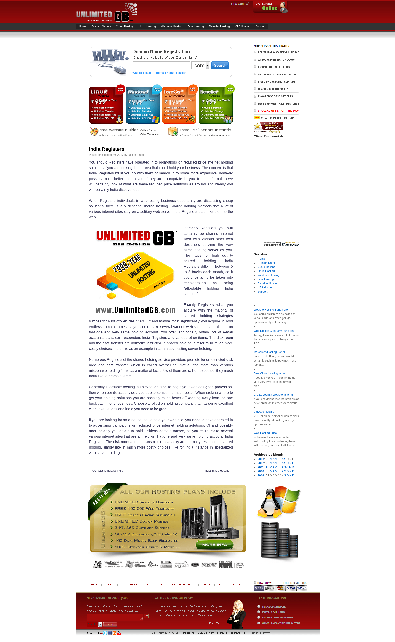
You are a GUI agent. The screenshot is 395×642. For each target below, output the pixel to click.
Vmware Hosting (264, 411)
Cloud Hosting (125, 26)
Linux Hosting (147, 26)
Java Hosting (196, 26)
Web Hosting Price (265, 433)
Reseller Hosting (219, 26)
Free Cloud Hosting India (269, 373)
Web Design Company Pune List (274, 331)
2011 (261, 467)
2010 (261, 471)
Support (260, 26)
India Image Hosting (219, 470)
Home (82, 26)
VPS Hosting (243, 26)
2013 (261, 459)
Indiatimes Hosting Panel (269, 352)
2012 (261, 463)
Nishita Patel (136, 154)
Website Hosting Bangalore (271, 309)
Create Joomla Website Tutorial (273, 394)
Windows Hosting (172, 26)
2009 (261, 475)
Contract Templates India (106, 470)
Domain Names (101, 26)
